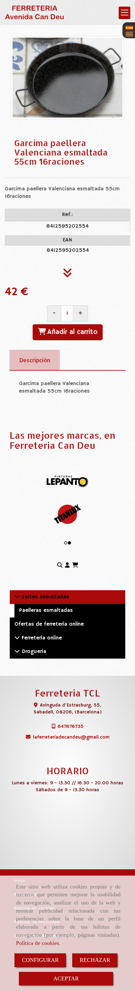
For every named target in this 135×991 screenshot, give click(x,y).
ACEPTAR (66, 978)
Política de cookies (37, 943)
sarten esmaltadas (44, 597)
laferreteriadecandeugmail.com (71, 737)
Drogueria (33, 651)
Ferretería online (41, 638)
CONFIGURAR (40, 960)
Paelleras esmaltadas (46, 610)
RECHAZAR (95, 960)
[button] (67, 566)
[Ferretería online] (17, 638)
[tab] (34, 360)
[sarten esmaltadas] (17, 597)
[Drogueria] (17, 651)
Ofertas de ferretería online (49, 624)
